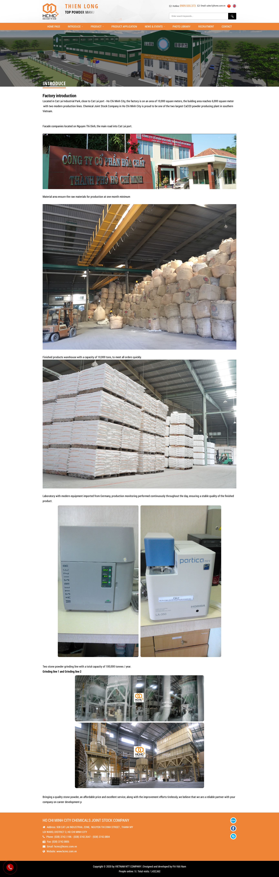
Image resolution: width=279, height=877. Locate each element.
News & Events (154, 26)
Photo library (181, 26)
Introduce (74, 26)
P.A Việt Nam (179, 866)
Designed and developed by (157, 866)
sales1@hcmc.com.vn (216, 5)
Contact (227, 26)
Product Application (124, 26)
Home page (53, 26)
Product (96, 26)
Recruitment (206, 26)
